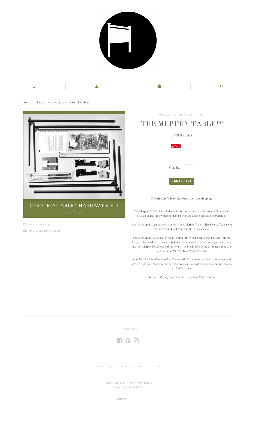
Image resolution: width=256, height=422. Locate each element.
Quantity (174, 167)
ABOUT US (143, 366)
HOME (99, 366)
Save (177, 146)
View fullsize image (36, 224)
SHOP (157, 366)
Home (26, 102)
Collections (40, 102)
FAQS (110, 366)
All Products (57, 102)
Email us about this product (41, 231)
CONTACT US (125, 366)
